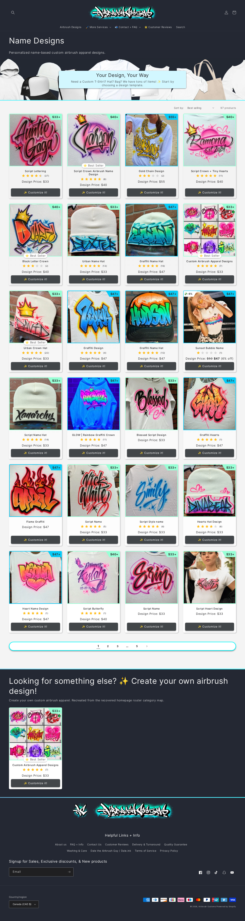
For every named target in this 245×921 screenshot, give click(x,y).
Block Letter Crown (35, 261)
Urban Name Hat (93, 261)
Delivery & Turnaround (146, 844)
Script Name (93, 521)
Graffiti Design (93, 348)
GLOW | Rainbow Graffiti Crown (93, 434)
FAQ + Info (77, 844)
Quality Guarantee (175, 844)
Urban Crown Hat (35, 348)
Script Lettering (35, 171)
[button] (13, 13)
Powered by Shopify (226, 906)
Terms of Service (145, 850)
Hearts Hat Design (209, 521)
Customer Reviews (117, 844)
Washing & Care (77, 850)
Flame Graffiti (35, 521)
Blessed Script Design (151, 434)
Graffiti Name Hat (151, 261)
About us (60, 844)
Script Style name (151, 521)
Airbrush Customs (207, 906)
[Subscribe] (69, 871)
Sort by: (179, 107)
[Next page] (147, 646)
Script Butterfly (93, 608)
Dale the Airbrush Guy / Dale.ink (111, 850)
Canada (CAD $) (22, 904)
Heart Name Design (35, 608)
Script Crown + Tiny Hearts (209, 171)
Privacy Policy (169, 850)
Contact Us (94, 844)
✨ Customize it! (35, 192)
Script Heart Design (209, 608)
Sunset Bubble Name (209, 348)
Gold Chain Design (151, 171)
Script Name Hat (35, 434)
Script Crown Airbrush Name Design (93, 173)
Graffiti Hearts (209, 434)
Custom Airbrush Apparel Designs (209, 261)
